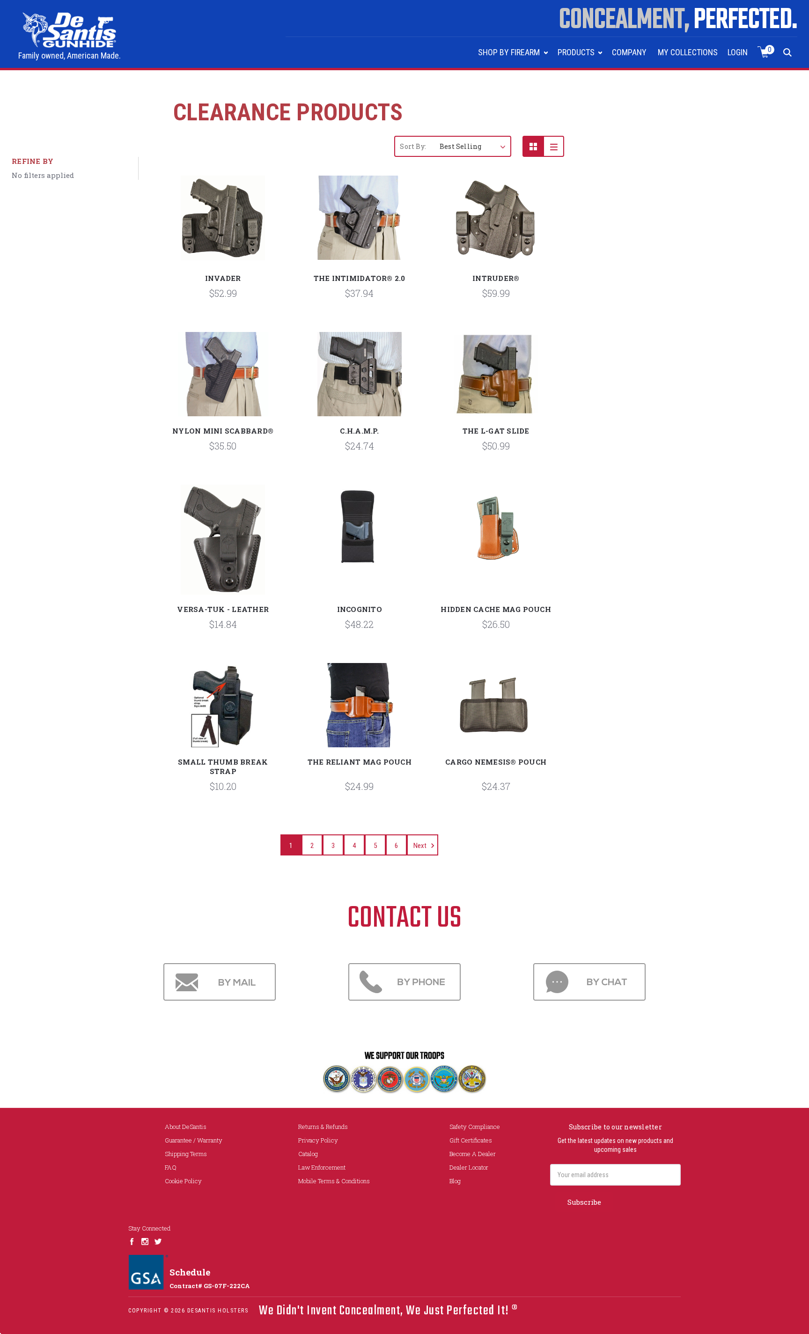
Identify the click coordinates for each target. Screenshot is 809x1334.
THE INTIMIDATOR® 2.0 (359, 278)
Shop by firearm (510, 52)
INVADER (223, 278)
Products (577, 52)
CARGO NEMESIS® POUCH (495, 761)
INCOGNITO (359, 609)
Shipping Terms (186, 1154)
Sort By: (413, 146)
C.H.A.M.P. (359, 430)
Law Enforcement (322, 1167)
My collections (688, 52)
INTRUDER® (495, 278)
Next (420, 845)
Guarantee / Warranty (193, 1140)
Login (738, 52)
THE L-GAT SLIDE (496, 430)
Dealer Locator (468, 1167)
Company (629, 52)
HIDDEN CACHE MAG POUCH (496, 609)
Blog (455, 1181)
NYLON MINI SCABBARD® (222, 430)
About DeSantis (185, 1126)
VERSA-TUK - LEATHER (223, 609)
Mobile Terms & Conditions (334, 1181)
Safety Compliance (474, 1126)
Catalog (308, 1154)
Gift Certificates (470, 1140)
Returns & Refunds (323, 1126)
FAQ (171, 1167)
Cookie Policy (183, 1181)
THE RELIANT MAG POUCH (360, 761)
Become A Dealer (472, 1154)
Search (787, 52)
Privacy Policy (318, 1140)
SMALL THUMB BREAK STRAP (223, 766)
